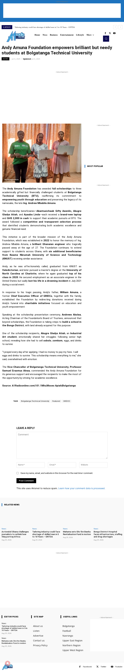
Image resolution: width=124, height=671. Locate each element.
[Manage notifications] (7, 663)
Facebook (87, 667)
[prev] (115, 27)
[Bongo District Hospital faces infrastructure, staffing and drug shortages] (108, 517)
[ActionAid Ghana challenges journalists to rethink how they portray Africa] (16, 517)
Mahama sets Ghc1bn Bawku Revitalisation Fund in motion (77, 532)
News (5, 59)
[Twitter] (110, 33)
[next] (120, 27)
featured (56, 401)
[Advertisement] (62, 10)
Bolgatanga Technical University (35, 401)
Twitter (103, 667)
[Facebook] (105, 33)
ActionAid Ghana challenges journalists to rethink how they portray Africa (15, 534)
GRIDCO (66, 401)
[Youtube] (114, 33)
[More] (64, 66)
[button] (106, 39)
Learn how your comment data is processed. (81, 488)
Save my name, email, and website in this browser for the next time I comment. (57, 473)
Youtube (118, 667)
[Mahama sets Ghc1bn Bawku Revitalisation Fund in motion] (77, 517)
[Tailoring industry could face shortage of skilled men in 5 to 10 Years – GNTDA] (46, 517)
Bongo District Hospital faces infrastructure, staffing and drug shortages (108, 534)
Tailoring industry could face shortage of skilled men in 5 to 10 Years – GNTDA (45, 27)
